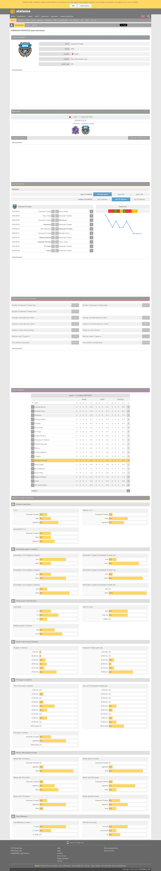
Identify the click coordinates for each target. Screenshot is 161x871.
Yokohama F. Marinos (42, 440)
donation (48, 20)
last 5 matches (102, 199)
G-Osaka (38, 423)
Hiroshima (63, 220)
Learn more (84, 6)
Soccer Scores (109, 851)
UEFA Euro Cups (16, 851)
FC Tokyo (47, 246)
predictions (21, 16)
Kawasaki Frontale (44, 211)
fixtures (19, 138)
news (27, 20)
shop (33, 20)
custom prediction (67, 16)
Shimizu (37, 448)
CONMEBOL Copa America (20, 853)
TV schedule (74, 20)
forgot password (62, 858)
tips (82, 20)
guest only (139, 194)
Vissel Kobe (39, 427)
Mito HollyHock (46, 229)
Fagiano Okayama (41, 444)
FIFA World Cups (16, 848)
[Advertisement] (80, 89)
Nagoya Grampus (40, 477)
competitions (63, 20)
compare (20, 20)
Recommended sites (111, 848)
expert (30, 16)
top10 (37, 16)
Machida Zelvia (64, 233)
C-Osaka (38, 456)
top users (54, 16)
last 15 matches (139, 199)
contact (59, 853)
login (87, 20)
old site (93, 20)
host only (121, 194)
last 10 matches (121, 199)
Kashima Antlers (40, 419)
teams (13, 20)
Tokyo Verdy (47, 216)
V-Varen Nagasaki (41, 452)
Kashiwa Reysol (45, 237)
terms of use (61, 856)
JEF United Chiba (41, 485)
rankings (40, 20)
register (34, 25)
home (13, 16)
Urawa (49, 250)
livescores (45, 16)
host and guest (102, 194)
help (55, 20)
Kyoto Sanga (63, 211)
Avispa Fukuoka (40, 436)
